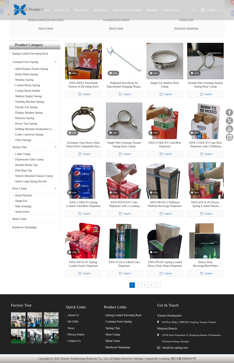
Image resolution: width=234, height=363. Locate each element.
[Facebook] (229, 112)
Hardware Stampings (186, 28)
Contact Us (171, 10)
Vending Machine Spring (29, 101)
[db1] (18, 319)
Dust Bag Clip (23, 170)
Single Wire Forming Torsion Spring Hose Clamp (124, 144)
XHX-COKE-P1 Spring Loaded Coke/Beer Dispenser (83, 204)
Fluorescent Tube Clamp (29, 159)
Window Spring (24, 79)
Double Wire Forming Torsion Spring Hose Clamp (205, 84)
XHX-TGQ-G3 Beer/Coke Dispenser (124, 264)
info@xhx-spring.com (175, 347)
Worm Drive (22, 211)
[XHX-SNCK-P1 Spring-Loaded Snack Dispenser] (83, 249)
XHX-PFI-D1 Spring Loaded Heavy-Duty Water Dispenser (165, 264)
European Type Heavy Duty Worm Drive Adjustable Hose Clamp (83, 144)
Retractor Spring (24, 118)
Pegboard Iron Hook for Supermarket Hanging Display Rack (124, 84)
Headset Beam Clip (26, 164)
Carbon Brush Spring (27, 85)
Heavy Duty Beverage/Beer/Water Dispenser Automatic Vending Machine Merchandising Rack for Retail (205, 264)
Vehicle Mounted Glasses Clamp (34, 175)
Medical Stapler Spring (28, 96)
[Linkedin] (229, 137)
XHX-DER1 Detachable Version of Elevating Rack (83, 84)
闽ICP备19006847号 (183, 358)
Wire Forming (23, 206)
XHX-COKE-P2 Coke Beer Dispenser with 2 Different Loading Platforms (205, 144)
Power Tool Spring (26, 123)
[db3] (51, 319)
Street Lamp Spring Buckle (31, 181)
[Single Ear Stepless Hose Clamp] (164, 60)
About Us (62, 10)
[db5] (18, 336)
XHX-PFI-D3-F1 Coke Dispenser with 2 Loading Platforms (124, 204)
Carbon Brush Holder (27, 90)
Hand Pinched (23, 195)
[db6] (51, 336)
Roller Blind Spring (26, 74)
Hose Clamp (46, 28)
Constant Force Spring (25, 61)
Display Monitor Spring (29, 112)
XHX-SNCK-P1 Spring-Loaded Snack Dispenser (83, 264)
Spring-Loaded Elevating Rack (30, 53)
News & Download (127, 10)
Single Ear (21, 200)
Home (45, 10)
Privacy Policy (76, 334)
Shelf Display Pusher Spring (31, 68)
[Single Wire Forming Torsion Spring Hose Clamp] (124, 120)
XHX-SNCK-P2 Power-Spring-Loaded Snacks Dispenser (205, 204)
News (71, 328)
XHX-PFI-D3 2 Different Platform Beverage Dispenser (165, 204)
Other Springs (23, 139)
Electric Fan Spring (26, 107)
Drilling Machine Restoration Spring (36, 129)
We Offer (100, 10)
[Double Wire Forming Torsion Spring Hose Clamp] (205, 60)
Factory (152, 10)
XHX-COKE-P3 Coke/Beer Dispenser (164, 144)
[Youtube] (229, 129)
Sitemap (138, 358)
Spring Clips (19, 147)
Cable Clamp (22, 154)
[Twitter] (229, 120)
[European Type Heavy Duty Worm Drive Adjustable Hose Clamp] (83, 120)
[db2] (34, 319)
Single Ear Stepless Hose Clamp (164, 84)
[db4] (34, 336)
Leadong (164, 358)
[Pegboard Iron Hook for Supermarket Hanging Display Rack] (124, 59)
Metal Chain (116, 28)
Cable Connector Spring (29, 134)
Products (81, 10)
